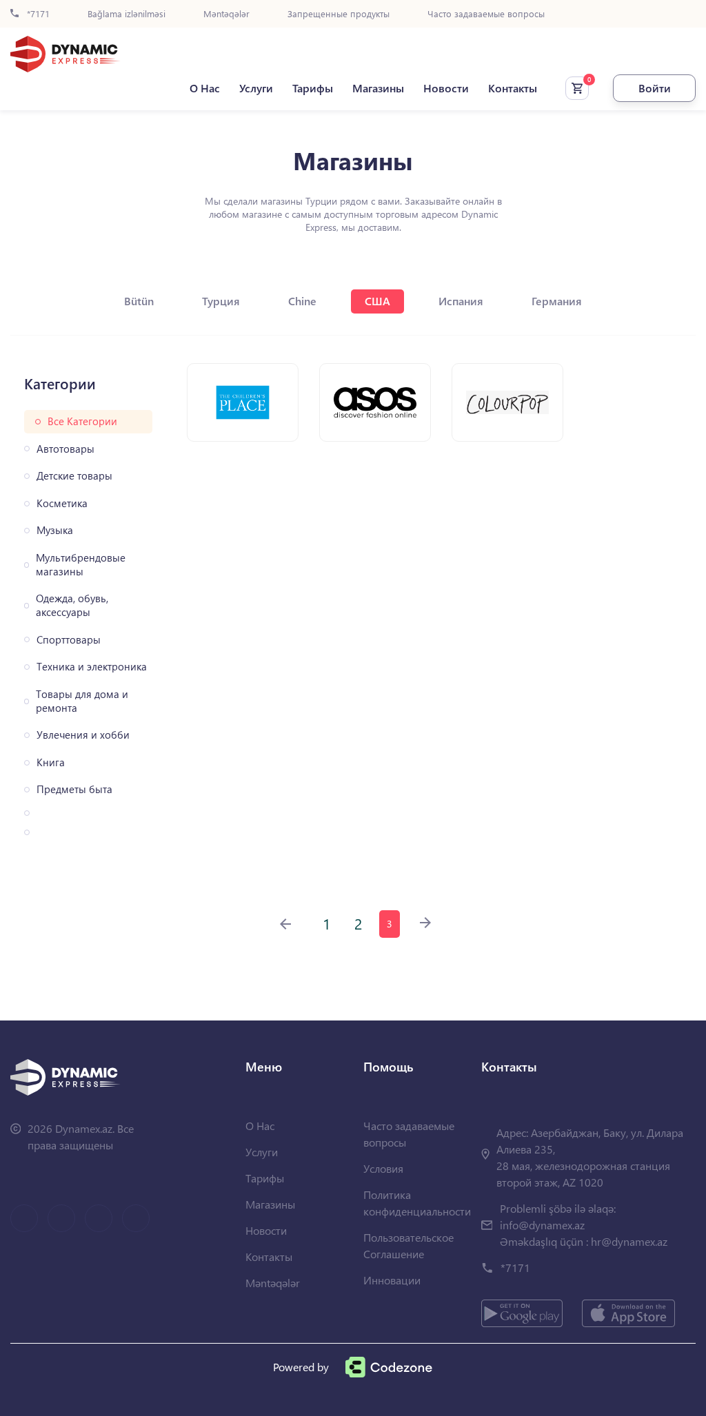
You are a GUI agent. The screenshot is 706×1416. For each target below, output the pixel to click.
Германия (557, 301)
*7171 (37, 14)
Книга (51, 762)
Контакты (512, 88)
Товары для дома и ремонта (82, 701)
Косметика (62, 503)
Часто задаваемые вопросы (486, 14)
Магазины (378, 88)
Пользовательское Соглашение (408, 1245)
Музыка (55, 530)
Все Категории (82, 421)
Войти (654, 88)
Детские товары (74, 475)
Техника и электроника (92, 666)
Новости (446, 88)
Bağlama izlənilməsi (126, 14)
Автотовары (65, 448)
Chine (302, 301)
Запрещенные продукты (339, 14)
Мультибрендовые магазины (80, 564)
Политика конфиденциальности (417, 1202)
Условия (383, 1168)
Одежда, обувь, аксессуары (72, 605)
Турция (221, 301)
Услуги (256, 88)
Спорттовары (69, 639)
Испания (460, 301)
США (377, 301)
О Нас (205, 88)
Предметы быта (74, 789)
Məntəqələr (226, 14)
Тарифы (312, 88)
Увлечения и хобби (83, 734)
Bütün (139, 301)
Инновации (392, 1280)
